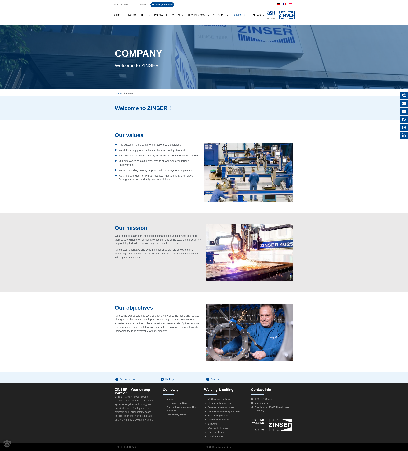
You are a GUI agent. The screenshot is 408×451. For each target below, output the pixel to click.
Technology (197, 15)
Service (219, 15)
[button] (7, 444)
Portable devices (167, 15)
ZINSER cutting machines (218, 447)
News (257, 15)
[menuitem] (278, 4)
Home (118, 93)
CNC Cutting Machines (130, 15)
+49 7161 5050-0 (122, 4)
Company (238, 15)
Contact (142, 4)
